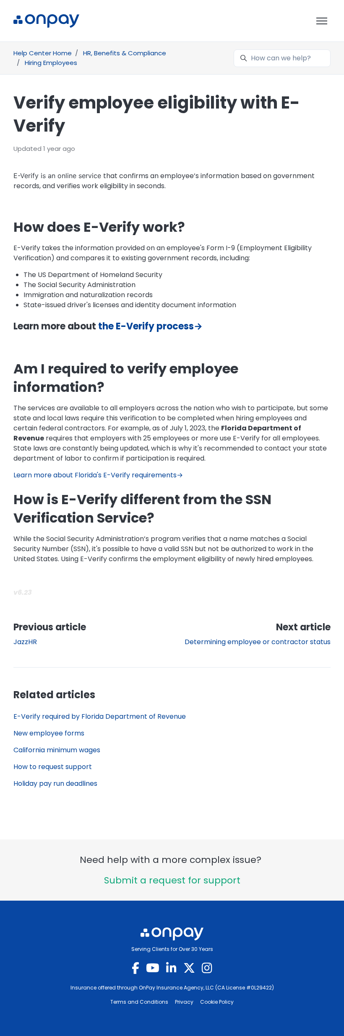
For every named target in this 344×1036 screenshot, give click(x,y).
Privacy (184, 1001)
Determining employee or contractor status (258, 642)
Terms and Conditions (139, 1001)
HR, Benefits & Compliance (124, 53)
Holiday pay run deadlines (55, 783)
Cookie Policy (217, 1001)
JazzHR (25, 642)
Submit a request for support (172, 880)
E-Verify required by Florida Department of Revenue (99, 716)
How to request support (52, 767)
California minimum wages (56, 750)
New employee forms (48, 733)
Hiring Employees (51, 62)
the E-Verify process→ (150, 326)
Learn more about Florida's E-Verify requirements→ (98, 475)
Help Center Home (42, 53)
